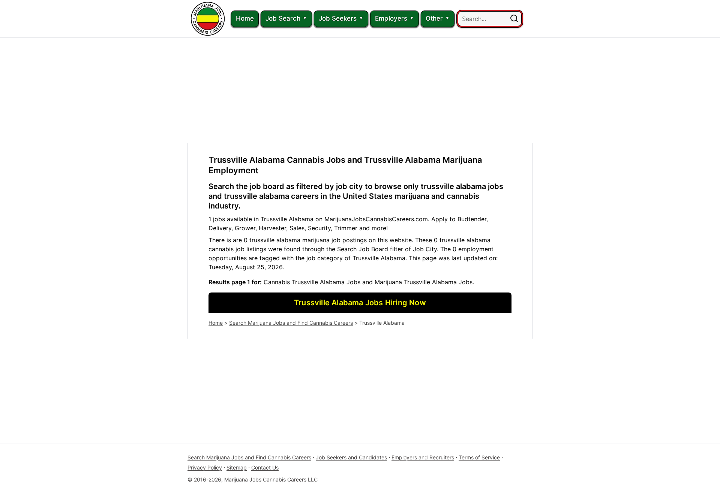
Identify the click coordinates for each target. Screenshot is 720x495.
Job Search (283, 18)
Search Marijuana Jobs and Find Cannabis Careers (291, 323)
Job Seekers (338, 18)
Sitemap (236, 467)
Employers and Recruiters (423, 457)
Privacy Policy (205, 467)
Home (245, 18)
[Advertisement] (360, 90)
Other (434, 18)
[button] (514, 18)
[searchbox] (490, 18)
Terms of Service (479, 457)
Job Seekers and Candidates (351, 457)
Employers (391, 18)
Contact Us (265, 467)
